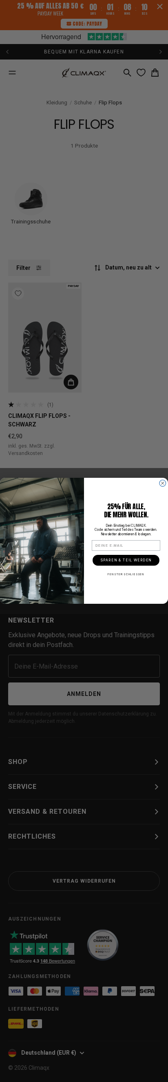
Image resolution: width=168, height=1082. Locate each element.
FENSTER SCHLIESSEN (126, 574)
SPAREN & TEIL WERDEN (126, 560)
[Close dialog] (162, 483)
